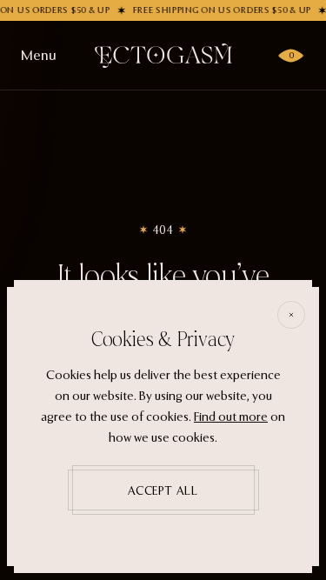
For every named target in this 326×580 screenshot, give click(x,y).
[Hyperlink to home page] (163, 55)
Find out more (231, 417)
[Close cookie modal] (291, 315)
